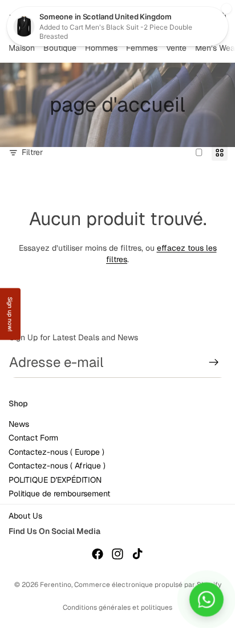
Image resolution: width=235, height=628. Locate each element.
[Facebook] (97, 554)
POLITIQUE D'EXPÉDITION (55, 480)
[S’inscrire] (214, 362)
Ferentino (55, 584)
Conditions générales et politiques (117, 607)
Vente (176, 48)
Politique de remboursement (59, 493)
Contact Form (33, 438)
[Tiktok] (137, 554)
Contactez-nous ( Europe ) (56, 452)
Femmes (141, 48)
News (19, 424)
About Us (25, 516)
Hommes (101, 48)
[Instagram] (117, 554)
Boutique (59, 48)
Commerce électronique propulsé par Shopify (147, 584)
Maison (22, 48)
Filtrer (32, 152)
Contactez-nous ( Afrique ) (57, 466)
